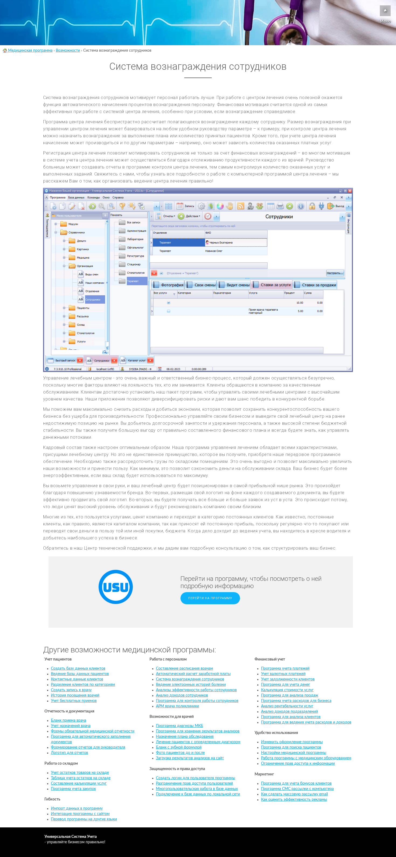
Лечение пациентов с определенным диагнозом (198, 742)
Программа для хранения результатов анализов (197, 731)
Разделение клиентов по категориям (83, 685)
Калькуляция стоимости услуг (287, 690)
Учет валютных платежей (283, 674)
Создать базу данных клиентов (78, 668)
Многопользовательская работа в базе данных (197, 789)
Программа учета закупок (73, 789)
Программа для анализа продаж (289, 695)
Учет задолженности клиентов (288, 679)
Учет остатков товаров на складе (80, 773)
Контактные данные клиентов (77, 679)
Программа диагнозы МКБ (179, 726)
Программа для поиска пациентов (291, 747)
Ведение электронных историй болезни (191, 685)
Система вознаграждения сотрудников (190, 679)
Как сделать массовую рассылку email (294, 794)
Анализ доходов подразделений (289, 712)
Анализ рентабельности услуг (287, 706)
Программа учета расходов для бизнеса (296, 701)
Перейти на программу (210, 598)
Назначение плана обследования (185, 737)
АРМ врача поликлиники (177, 706)
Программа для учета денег (285, 685)
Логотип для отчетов (69, 753)
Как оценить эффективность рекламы (294, 800)
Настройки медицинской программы (293, 753)
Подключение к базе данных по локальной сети (198, 794)
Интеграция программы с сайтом (80, 814)
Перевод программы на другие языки (84, 819)
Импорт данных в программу (77, 808)
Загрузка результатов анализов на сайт (190, 758)
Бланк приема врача (68, 720)
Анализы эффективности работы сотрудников (196, 690)
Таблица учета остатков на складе (80, 778)
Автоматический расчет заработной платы (193, 674)
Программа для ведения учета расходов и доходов (306, 722)
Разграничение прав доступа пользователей (194, 783)
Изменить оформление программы (292, 742)
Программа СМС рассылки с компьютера (297, 789)
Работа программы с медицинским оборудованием (306, 758)
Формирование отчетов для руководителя (88, 747)
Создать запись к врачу (71, 690)
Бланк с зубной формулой (179, 747)
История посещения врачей (75, 695)
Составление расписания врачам (184, 668)
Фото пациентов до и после (180, 753)
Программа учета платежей (285, 668)
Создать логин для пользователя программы (195, 778)
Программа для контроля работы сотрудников (197, 701)
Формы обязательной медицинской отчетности (92, 731)
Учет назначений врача (71, 726)
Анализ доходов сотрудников (182, 695)
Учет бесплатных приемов (74, 701)
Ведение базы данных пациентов (80, 674)
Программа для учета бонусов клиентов (296, 783)
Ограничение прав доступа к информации (298, 763)
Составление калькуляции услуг (79, 783)
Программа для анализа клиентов (291, 717)
